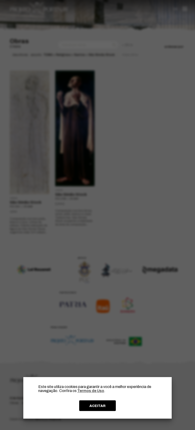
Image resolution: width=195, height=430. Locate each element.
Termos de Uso (90, 391)
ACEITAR (97, 406)
